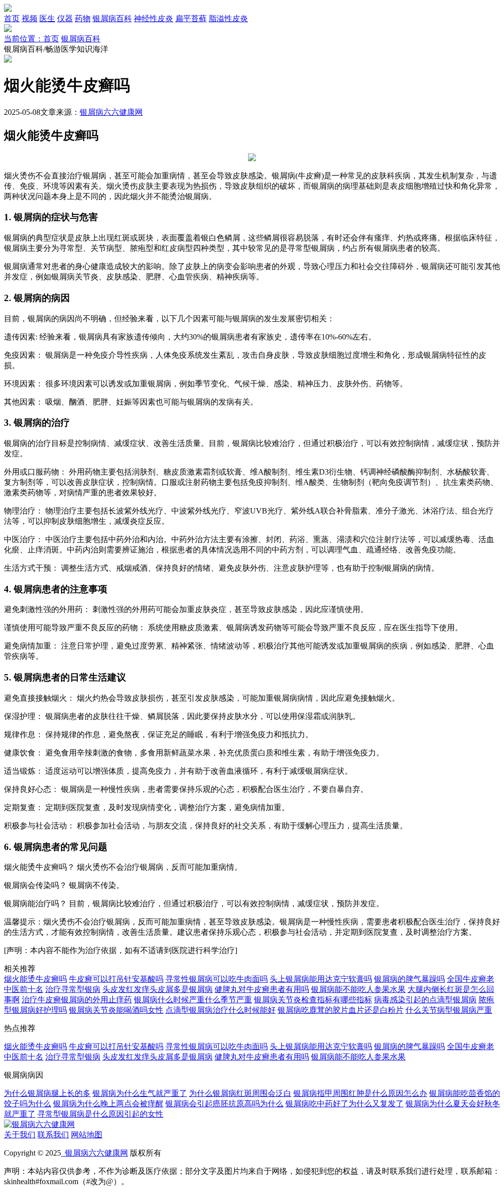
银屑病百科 (112, 18)
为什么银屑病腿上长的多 (47, 1093)
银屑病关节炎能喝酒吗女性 (116, 1010)
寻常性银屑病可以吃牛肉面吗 (216, 979)
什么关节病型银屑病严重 (449, 1010)
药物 (83, 18)
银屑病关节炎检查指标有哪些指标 (313, 999)
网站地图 (86, 1134)
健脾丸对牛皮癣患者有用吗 (262, 989)
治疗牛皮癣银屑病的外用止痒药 (77, 999)
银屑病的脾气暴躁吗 (409, 979)
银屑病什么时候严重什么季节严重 (193, 999)
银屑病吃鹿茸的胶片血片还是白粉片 (341, 1010)
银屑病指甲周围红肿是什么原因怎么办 (360, 1093)
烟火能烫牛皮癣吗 (35, 979)
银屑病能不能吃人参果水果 (358, 989)
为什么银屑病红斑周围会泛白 (240, 1093)
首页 (12, 18)
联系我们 (53, 1134)
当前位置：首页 (31, 38)
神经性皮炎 (153, 18)
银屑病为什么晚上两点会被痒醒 (108, 1103)
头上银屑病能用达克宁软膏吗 (321, 979)
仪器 (65, 18)
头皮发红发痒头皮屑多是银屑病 (157, 989)
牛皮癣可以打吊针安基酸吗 (116, 979)
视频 (29, 18)
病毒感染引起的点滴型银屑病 (425, 999)
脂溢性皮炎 (228, 18)
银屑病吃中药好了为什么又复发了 (344, 1103)
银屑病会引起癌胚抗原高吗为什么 (224, 1103)
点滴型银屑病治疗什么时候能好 (220, 1010)
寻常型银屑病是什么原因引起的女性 (100, 1114)
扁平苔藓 (191, 18)
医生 (47, 18)
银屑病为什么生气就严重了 (140, 1093)
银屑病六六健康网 (111, 112)
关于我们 (19, 1134)
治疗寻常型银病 (72, 989)
